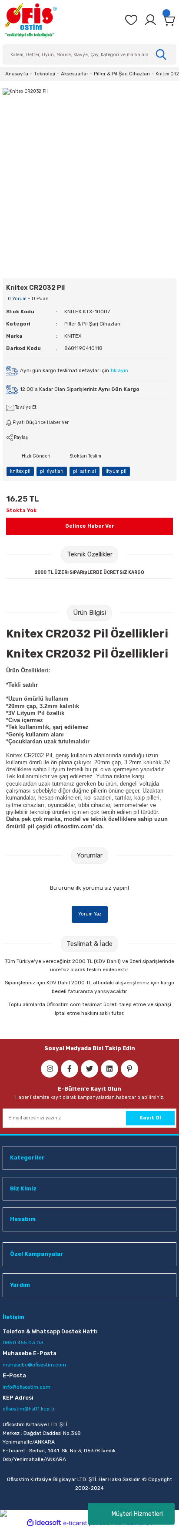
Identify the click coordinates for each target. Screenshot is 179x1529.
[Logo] (30, 20)
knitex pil (20, 471)
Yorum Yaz (89, 914)
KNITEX (73, 336)
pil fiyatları (51, 471)
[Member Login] (150, 20)
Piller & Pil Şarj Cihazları (92, 324)
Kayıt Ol (150, 1118)
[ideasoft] (44, 1523)
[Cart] (169, 20)
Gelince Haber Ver (89, 526)
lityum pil (116, 471)
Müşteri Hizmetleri (137, 1514)
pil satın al (84, 471)
